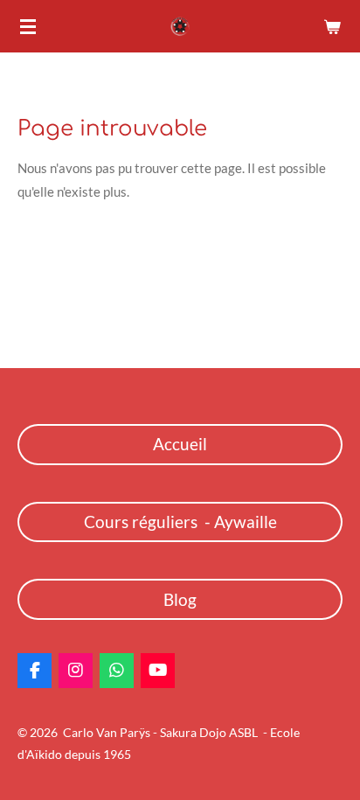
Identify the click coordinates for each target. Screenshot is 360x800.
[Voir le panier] (332, 26)
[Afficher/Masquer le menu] (28, 26)
